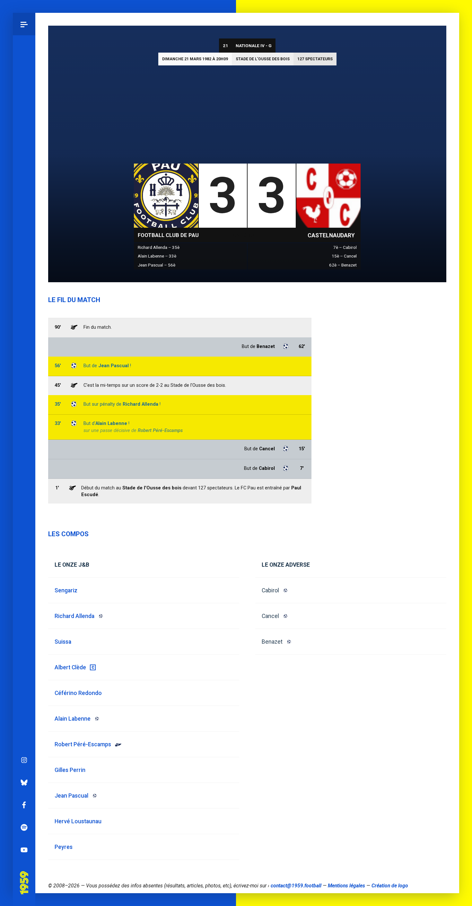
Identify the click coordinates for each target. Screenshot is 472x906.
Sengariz (66, 590)
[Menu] (24, 24)
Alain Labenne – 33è (157, 255)
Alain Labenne (111, 423)
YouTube (24, 850)
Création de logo (389, 886)
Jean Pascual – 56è (156, 264)
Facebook (24, 805)
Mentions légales (346, 886)
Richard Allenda (140, 404)
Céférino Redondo (78, 693)
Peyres (64, 847)
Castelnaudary (331, 235)
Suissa (63, 642)
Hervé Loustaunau (78, 821)
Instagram (24, 760)
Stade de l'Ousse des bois (263, 59)
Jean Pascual (113, 365)
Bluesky (24, 782)
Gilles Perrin (70, 770)
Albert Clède (70, 667)
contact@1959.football (296, 886)
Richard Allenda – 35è (158, 247)
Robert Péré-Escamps (160, 430)
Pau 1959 (24, 874)
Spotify (24, 827)
